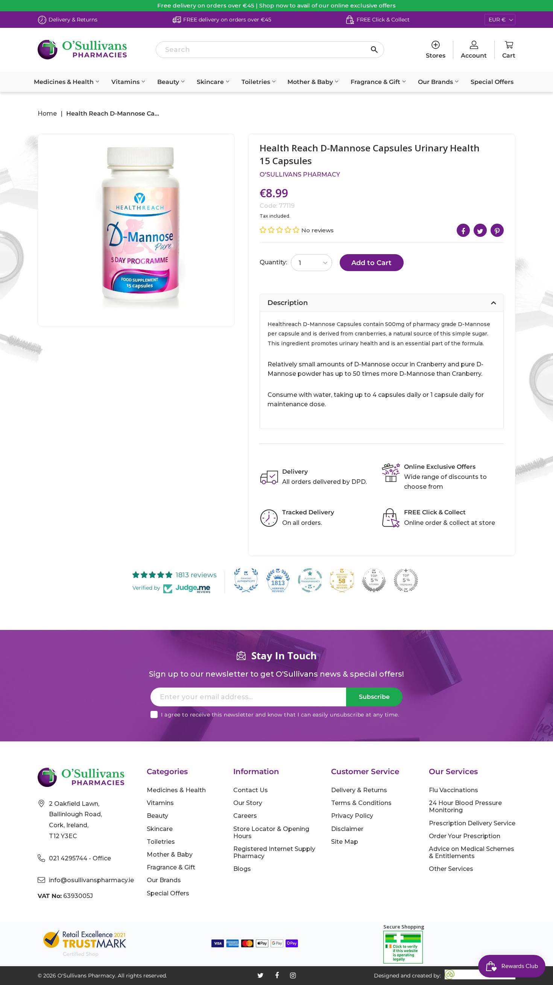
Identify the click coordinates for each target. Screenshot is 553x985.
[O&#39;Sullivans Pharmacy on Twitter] (260, 975)
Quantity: (273, 262)
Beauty (169, 81)
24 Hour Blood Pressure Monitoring (465, 806)
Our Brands (436, 81)
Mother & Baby (310, 81)
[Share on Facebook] (463, 230)
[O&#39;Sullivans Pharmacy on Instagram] (293, 975)
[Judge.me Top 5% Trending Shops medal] (406, 580)
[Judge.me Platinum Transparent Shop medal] (310, 580)
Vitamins (126, 81)
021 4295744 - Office (80, 858)
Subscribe (374, 696)
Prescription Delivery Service (472, 823)
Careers (245, 815)
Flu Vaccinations (453, 790)
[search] (270, 49)
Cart (508, 55)
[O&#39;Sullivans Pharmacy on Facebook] (277, 975)
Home (47, 114)
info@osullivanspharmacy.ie (91, 880)
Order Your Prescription (464, 836)
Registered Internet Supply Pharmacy (274, 852)
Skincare (211, 81)
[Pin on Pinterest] (497, 230)
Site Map (344, 841)
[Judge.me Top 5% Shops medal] (374, 580)
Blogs (242, 868)
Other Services (451, 868)
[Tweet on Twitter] (480, 230)
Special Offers (492, 81)
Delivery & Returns (359, 790)
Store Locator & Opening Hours (271, 832)
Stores (435, 55)
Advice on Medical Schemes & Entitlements (471, 852)
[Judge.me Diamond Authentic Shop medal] (246, 580)
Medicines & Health (64, 81)
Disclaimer (347, 829)
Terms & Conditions (361, 803)
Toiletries (257, 81)
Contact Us (250, 790)
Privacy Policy (352, 815)
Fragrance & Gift (376, 81)
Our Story (247, 803)
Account (474, 55)
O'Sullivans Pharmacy (300, 174)
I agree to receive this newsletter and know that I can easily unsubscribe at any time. (280, 714)
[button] (280, 230)
